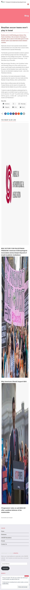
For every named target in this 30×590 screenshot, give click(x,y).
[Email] (24, 114)
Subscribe (5, 568)
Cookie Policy (5, 583)
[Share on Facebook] (5, 114)
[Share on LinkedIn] (21, 114)
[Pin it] (16, 114)
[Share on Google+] (11, 114)
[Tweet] (8, 114)
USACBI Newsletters (6, 537)
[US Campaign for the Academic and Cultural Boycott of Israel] (13, 2)
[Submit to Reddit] (19, 114)
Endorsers (3, 534)
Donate (3, 541)
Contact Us (4, 544)
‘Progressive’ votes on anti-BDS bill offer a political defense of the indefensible (13, 510)
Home (2, 531)
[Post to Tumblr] (13, 114)
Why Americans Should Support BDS (14, 381)
